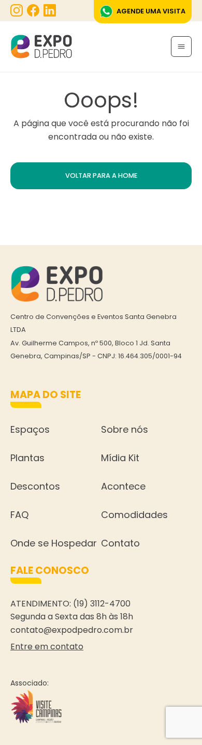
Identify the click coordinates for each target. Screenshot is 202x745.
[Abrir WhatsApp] (176, 719)
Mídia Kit (120, 457)
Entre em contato (46, 646)
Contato (120, 543)
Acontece (123, 486)
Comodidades (134, 514)
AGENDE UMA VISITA (151, 11)
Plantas (27, 457)
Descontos (35, 486)
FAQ (19, 514)
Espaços (30, 429)
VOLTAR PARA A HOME (101, 175)
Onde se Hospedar (53, 543)
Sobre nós (124, 429)
